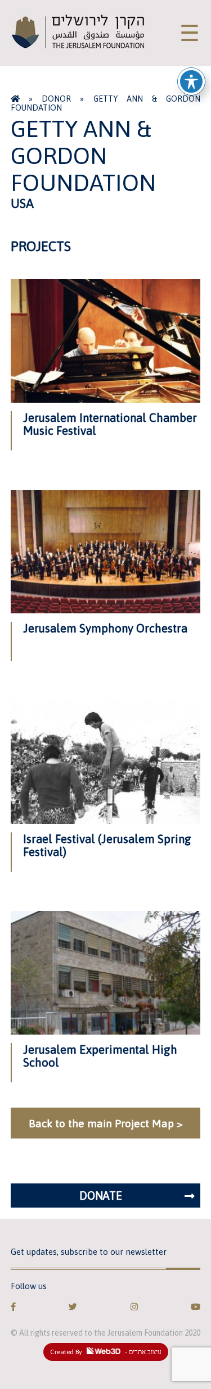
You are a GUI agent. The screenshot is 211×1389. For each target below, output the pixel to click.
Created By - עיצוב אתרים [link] (105, 1352)
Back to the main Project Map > (106, 1123)
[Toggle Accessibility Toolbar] (191, 81)
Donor (56, 98)
